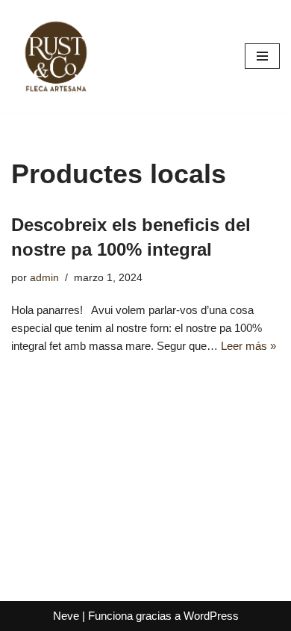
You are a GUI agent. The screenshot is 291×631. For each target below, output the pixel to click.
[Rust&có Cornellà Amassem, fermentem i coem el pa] (56, 56)
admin (44, 277)
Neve (66, 615)
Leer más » (248, 345)
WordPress (211, 615)
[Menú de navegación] (262, 56)
